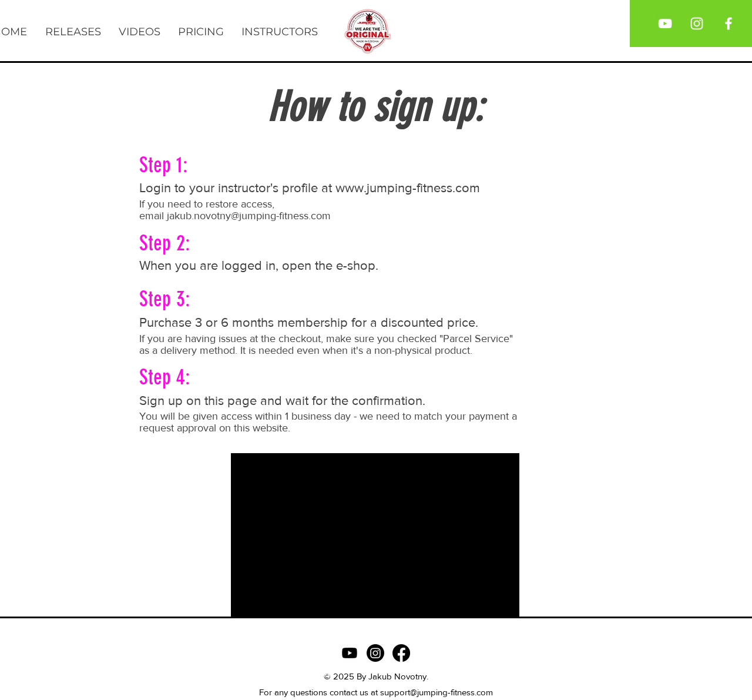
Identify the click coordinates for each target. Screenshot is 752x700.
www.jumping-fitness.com (407, 188)
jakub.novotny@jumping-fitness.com (249, 216)
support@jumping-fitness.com (436, 692)
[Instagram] (375, 653)
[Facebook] (401, 653)
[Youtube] (349, 653)
